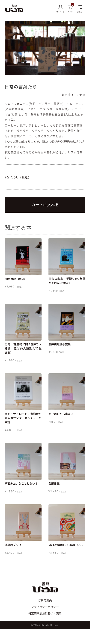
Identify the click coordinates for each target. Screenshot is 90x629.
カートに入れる (45, 204)
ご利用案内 (45, 600)
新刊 (82, 95)
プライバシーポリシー (45, 607)
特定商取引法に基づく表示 (45, 613)
